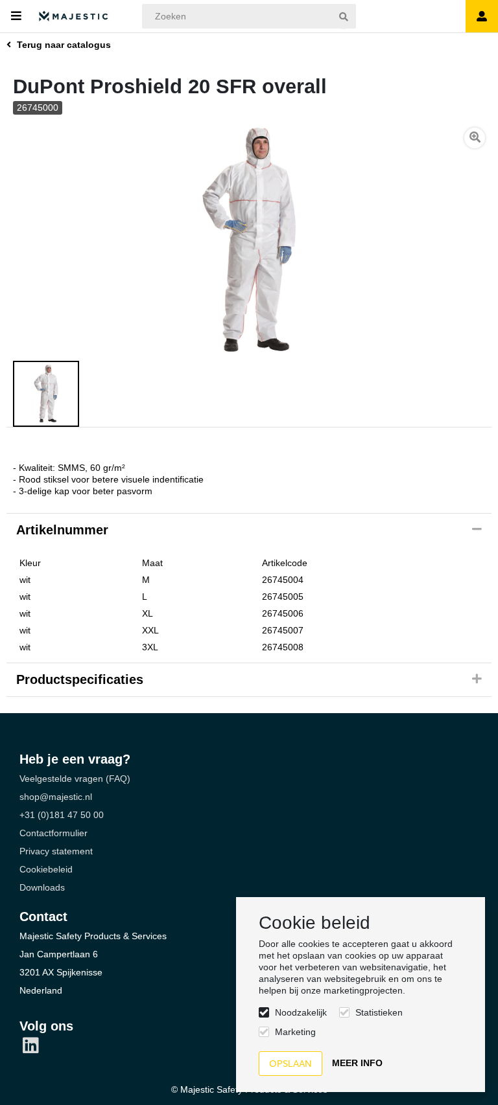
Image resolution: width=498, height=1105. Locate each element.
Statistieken (379, 1012)
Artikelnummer (62, 530)
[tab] (249, 530)
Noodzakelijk (301, 1012)
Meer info (357, 1063)
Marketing (295, 1032)
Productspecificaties (79, 679)
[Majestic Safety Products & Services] (73, 16)
